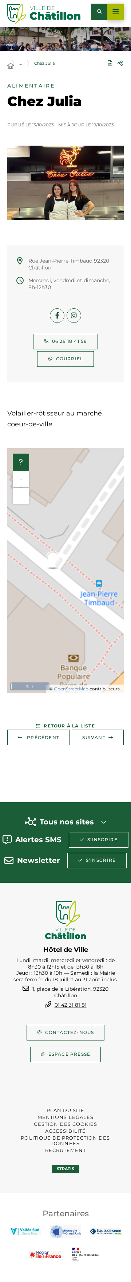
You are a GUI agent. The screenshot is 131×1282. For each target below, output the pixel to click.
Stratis (65, 1168)
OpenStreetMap (71, 688)
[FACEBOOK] (57, 315)
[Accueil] (10, 66)
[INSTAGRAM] (74, 315)
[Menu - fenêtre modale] (115, 12)
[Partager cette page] (120, 63)
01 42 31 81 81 (71, 1005)
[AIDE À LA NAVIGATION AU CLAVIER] (21, 462)
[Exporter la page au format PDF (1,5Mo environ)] (110, 63)
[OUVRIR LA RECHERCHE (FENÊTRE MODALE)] (99, 12)
